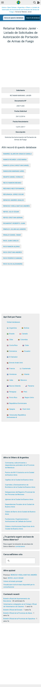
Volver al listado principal (12, 581)
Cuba (27, 345)
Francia (12, 368)
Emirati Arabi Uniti (16, 363)
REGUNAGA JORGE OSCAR (13, 194)
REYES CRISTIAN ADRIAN (12, 218)
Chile (11, 340)
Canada (25, 334)
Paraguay (12, 392)
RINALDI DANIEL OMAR (12, 235)
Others (28, 7)
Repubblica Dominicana (18, 403)
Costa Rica (13, 345)
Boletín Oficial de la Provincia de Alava (17, 613)
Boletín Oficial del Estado (12, 610)
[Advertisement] (20, 65)
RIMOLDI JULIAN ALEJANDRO (14, 229)
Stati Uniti (26, 409)
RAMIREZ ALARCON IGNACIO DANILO (17, 154)
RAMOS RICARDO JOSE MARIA (14, 160)
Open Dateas (11, 7)
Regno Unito (29, 397)
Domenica (13, 351)
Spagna (12, 409)
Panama (31, 386)
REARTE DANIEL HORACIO (13, 177)
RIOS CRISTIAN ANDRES (12, 252)
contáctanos (20, 546)
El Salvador (13, 357)
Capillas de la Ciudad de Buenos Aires (19, 480)
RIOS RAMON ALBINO (11, 247)
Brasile (11, 334)
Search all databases (33, 18)
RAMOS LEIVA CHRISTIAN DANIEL (16, 165)
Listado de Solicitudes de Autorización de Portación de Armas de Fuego (20, 10)
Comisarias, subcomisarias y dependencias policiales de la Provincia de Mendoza (19, 465)
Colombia (24, 340)
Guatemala (26, 368)
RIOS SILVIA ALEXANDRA (12, 264)
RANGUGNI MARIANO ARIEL (13, 171)
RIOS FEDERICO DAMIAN (12, 258)
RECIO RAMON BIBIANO (12, 183)
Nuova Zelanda (14, 386)
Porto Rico (13, 397)
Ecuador (27, 351)
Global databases (13, 322)
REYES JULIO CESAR (11, 212)
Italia (11, 380)
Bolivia (26, 328)
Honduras (13, 374)
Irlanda (26, 374)
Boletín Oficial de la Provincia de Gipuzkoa (19, 619)
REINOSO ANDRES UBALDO (13, 200)
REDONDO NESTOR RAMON (13, 189)
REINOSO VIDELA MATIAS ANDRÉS (16, 206)
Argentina (21, 7)
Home (4, 7)
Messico (23, 380)
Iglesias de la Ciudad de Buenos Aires (19, 499)
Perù (25, 392)
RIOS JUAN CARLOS (11, 241)
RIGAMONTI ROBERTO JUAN (14, 223)
